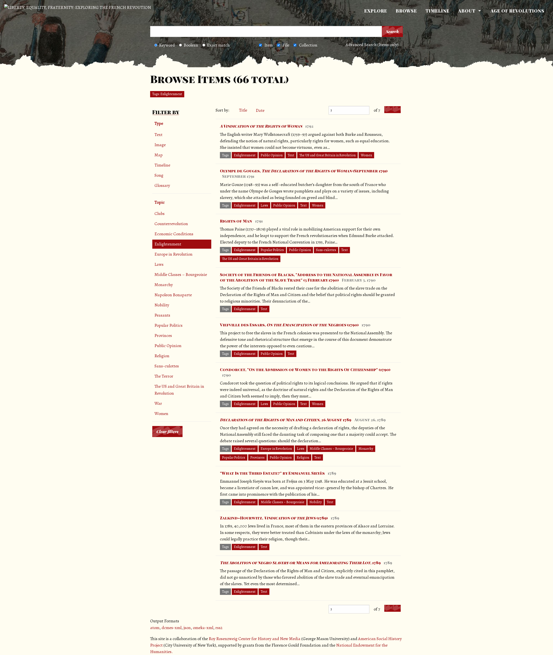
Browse (406, 11)
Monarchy (163, 285)
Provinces (163, 335)
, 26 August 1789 (285, 419)
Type (158, 123)
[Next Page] (397, 109)
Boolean (191, 45)
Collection (308, 45)
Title (243, 110)
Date (260, 110)
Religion (161, 356)
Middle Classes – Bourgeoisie (180, 274)
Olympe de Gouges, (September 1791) (304, 170)
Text (158, 135)
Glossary (162, 185)
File (286, 45)
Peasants (162, 315)
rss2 (218, 628)
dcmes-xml (171, 628)
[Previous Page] (388, 109)
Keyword (167, 45)
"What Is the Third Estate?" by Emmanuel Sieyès (272, 473)
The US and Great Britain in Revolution (179, 389)
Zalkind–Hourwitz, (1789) (274, 517)
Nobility (161, 305)
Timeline (438, 11)
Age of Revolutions (517, 11)
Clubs (159, 213)
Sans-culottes (166, 366)
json (187, 628)
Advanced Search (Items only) (372, 45)
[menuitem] (375, 10)
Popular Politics (168, 325)
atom (154, 628)
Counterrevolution (171, 224)
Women (161, 413)
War (158, 403)
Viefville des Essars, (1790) (289, 324)
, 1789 (300, 562)
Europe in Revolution (173, 254)
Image (160, 145)
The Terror (163, 376)
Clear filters (167, 431)
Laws (159, 264)
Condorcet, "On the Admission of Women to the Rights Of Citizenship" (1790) (305, 369)
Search (392, 31)
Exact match (218, 45)
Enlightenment (167, 244)
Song (158, 175)
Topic (159, 202)
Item (268, 45)
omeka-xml (203, 628)
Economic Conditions (173, 234)
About (466, 11)
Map (158, 155)
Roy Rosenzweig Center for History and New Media (254, 639)
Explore (375, 11)
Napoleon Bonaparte (173, 295)
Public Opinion (167, 346)
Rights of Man (236, 221)
